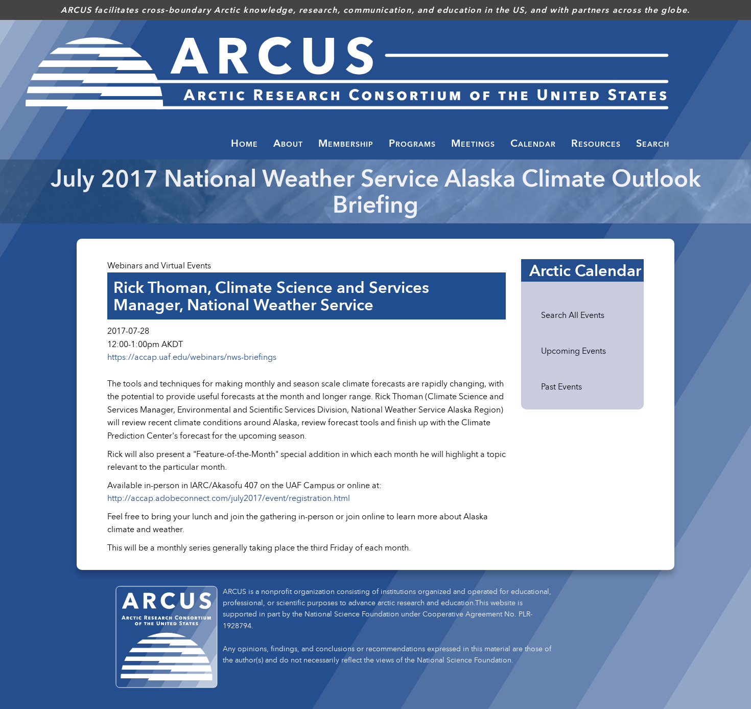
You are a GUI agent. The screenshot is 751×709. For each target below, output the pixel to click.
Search (652, 143)
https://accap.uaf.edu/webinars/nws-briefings (191, 356)
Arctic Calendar (585, 270)
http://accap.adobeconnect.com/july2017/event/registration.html (228, 498)
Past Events (561, 386)
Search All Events (572, 315)
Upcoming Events (573, 350)
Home (244, 143)
